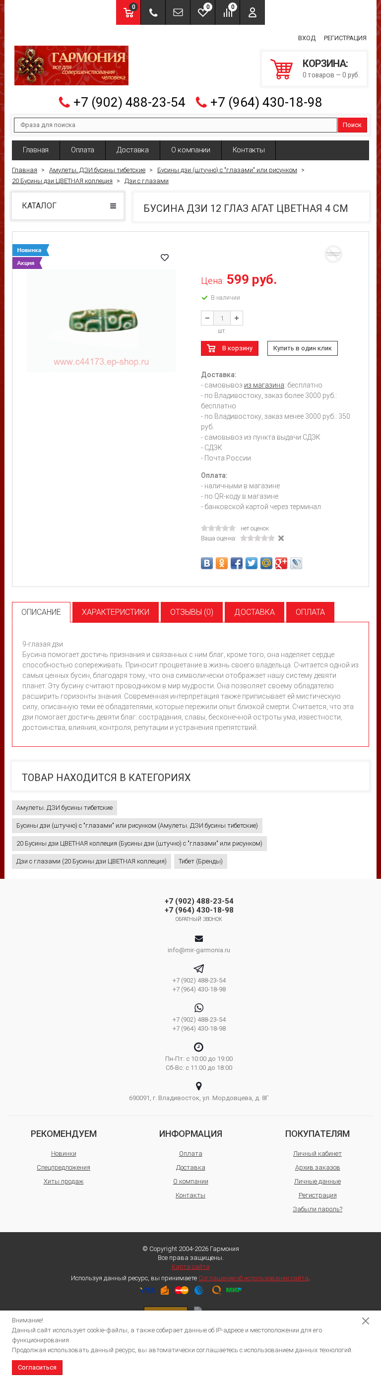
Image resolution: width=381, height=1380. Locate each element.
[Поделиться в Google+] (281, 563)
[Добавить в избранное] (164, 257)
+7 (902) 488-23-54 (129, 102)
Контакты (249, 149)
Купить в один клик (302, 348)
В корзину (237, 348)
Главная (36, 149)
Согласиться (37, 1367)
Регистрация (345, 38)
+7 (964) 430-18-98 (266, 102)
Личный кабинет (317, 1153)
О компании (190, 149)
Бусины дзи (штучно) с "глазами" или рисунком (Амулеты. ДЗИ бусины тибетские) (137, 825)
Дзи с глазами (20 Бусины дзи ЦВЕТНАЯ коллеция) (91, 861)
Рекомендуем (64, 1133)
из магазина (264, 385)
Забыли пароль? (317, 1209)
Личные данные (317, 1181)
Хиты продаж (64, 1181)
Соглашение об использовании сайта (253, 1278)
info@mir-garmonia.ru (199, 950)
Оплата (82, 149)
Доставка (133, 149)
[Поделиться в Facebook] (237, 563)
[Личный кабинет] (252, 12)
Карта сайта (191, 1266)
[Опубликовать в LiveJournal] (296, 563)
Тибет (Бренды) (201, 861)
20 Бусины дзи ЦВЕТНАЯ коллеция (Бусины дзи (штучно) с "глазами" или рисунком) (139, 843)
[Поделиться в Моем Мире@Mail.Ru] (266, 563)
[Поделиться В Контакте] (207, 563)
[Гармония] (71, 65)
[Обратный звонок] (153, 12)
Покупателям (317, 1133)
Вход (307, 38)
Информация (190, 1133)
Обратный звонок (199, 919)
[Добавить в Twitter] (251, 563)
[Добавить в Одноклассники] (222, 563)
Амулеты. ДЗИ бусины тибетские (64, 807)
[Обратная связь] (178, 12)
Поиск (352, 125)
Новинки (63, 1153)
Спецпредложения (63, 1167)
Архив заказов (317, 1167)
